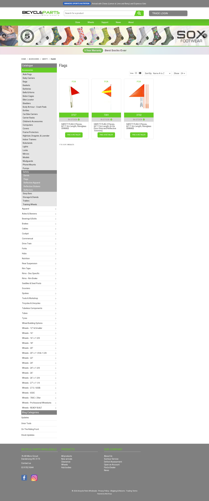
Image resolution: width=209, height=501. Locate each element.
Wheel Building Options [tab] (32, 323)
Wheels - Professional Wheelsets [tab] (36, 403)
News (118, 22)
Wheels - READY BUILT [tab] (32, 408)
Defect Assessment (113, 462)
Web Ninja (108, 494)
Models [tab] (26, 157)
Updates (25, 417)
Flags (26, 179)
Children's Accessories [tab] (33, 121)
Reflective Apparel (32, 183)
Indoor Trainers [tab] (29, 139)
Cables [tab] (25, 228)
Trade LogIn (160, 13)
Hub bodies (66, 467)
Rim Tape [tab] (26, 268)
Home (23, 59)
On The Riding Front (30, 429)
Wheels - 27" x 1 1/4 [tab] (31, 383)
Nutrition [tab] (26, 258)
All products (66, 456)
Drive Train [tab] (27, 243)
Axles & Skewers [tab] (29, 214)
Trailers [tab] (26, 201)
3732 (138, 114)
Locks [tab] (25, 150)
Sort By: (148, 73)
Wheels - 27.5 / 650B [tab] (31, 388)
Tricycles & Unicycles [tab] (31, 303)
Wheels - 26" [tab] (27, 373)
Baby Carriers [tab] (29, 78)
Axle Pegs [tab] (27, 74)
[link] (104, 36)
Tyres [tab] (24, 318)
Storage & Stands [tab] (31, 197)
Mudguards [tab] (28, 161)
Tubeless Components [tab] (32, 308)
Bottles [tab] (26, 110)
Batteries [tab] (27, 89)
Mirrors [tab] (26, 154)
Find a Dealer (110, 467)
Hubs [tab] (24, 253)
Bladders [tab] (27, 103)
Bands (26, 175)
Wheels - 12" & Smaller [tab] (32, 328)
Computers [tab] (28, 125)
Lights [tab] (25, 146)
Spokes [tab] (25, 293)
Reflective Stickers (32, 186)
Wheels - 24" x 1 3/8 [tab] (31, 368)
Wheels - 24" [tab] (27, 363)
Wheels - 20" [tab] (27, 348)
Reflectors (28, 190)
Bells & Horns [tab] (28, 92)
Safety (45, 59)
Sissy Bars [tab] (27, 193)
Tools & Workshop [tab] (30, 298)
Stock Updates (27, 435)
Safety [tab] (26, 172)
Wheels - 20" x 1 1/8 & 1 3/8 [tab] (34, 353)
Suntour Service (111, 459)
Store (77, 22)
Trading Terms (131, 491)
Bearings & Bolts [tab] (29, 219)
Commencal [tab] (27, 238)
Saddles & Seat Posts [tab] (31, 283)
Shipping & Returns (117, 491)
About (131, 22)
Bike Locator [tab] (28, 100)
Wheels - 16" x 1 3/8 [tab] (31, 338)
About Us (108, 456)
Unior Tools (26, 423)
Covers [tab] (26, 128)
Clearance (65, 462)
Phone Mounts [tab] (29, 164)
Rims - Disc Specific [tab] (30, 273)
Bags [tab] (25, 81)
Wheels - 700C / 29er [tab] (31, 398)
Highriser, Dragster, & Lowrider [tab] (36, 136)
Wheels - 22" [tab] (27, 358)
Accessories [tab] (27, 70)
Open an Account (112, 464)
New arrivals (66, 459)
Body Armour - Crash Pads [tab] (34, 107)
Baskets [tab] (26, 85)
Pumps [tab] (26, 168)
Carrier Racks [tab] (29, 118)
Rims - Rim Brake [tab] (29, 278)
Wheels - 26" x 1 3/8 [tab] (31, 378)
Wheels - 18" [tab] (27, 343)
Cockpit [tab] (25, 233)
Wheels (91, 22)
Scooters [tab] (26, 288)
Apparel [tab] (25, 209)
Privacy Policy (103, 491)
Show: (177, 73)
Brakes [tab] (25, 223)
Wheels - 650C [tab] (28, 393)
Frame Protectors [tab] (31, 132)
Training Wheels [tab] (30, 204)
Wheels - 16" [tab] (27, 333)
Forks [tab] (24, 248)
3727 (73, 114)
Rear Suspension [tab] (29, 263)
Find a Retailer (73, 135)
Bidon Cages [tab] (28, 96)
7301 (106, 114)
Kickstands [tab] (27, 143)
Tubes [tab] (25, 313)
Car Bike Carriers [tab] (30, 114)
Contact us (26, 463)
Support (105, 22)
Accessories (34, 59)
